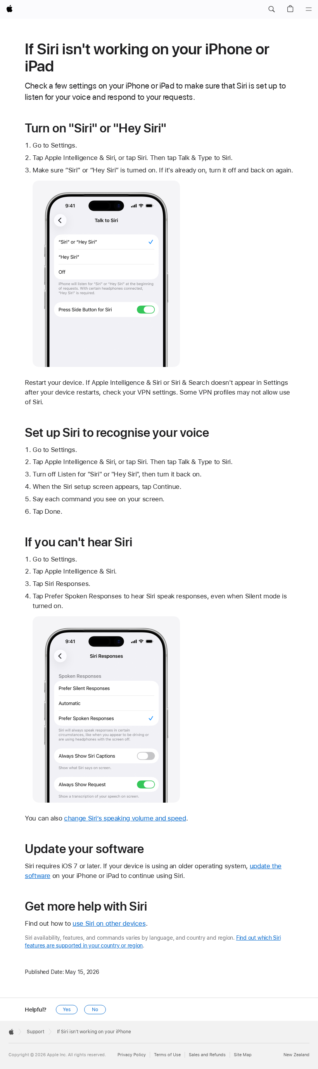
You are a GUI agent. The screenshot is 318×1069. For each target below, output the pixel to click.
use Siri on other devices (109, 923)
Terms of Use (167, 1054)
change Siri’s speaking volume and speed (125, 818)
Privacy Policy (132, 1054)
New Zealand (296, 1054)
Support (35, 1031)
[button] (271, 9)
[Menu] (308, 9)
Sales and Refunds (207, 1054)
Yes (67, 1009)
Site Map (243, 1054)
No (95, 1009)
